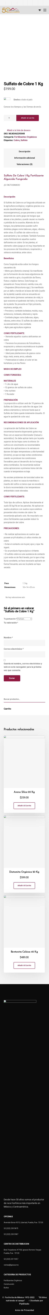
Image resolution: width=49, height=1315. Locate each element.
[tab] (24, 151)
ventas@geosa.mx (11, 1265)
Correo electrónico (14, 649)
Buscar (44, 699)
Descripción (24, 151)
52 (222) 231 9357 (11, 1259)
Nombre (8, 637)
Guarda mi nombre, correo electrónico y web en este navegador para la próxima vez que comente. (23, 666)
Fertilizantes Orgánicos (25, 137)
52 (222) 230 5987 (11, 1234)
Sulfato (24, 140)
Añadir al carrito (27, 118)
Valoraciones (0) (24, 164)
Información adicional (24, 158)
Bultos (6, 1288)
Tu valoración (11, 623)
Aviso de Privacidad (24, 1310)
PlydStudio (24, 1304)
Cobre (17, 140)
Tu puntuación (10, 619)
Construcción (9, 1284)
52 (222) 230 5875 (11, 1228)
